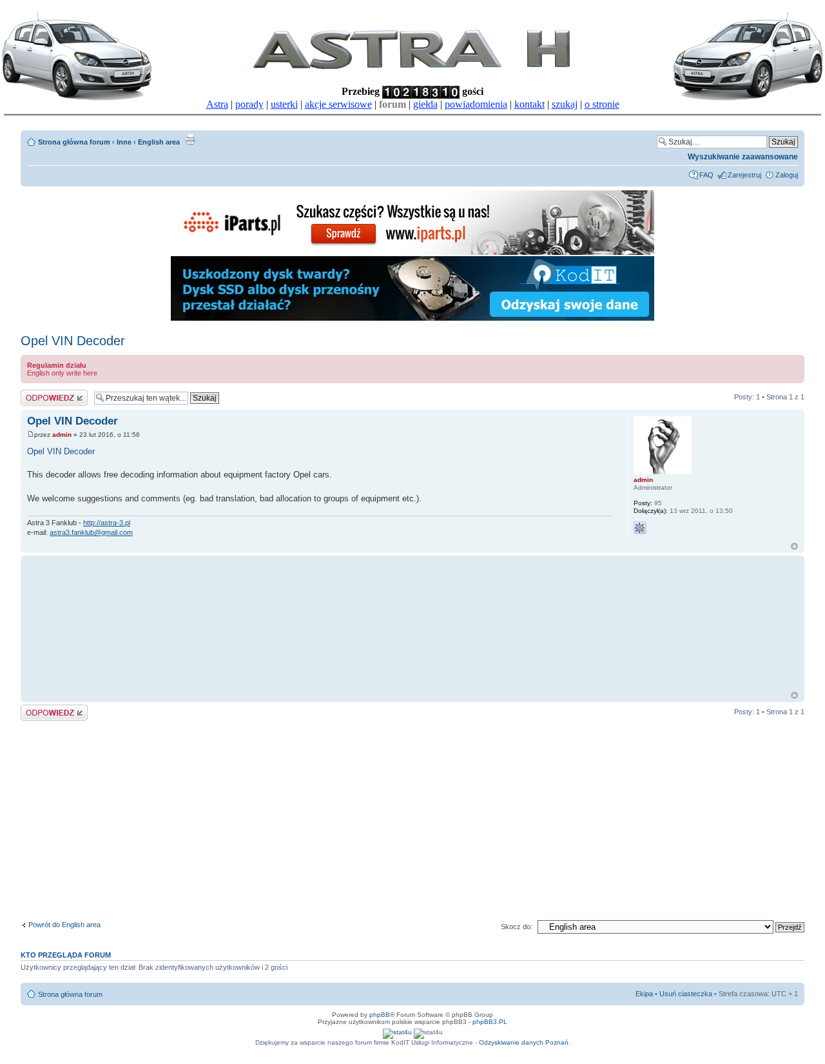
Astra (217, 104)
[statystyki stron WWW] (397, 1032)
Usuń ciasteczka (685, 994)
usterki (284, 104)
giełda (425, 104)
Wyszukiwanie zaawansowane (743, 156)
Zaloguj (786, 175)
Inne (124, 142)
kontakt (529, 104)
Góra (794, 546)
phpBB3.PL (489, 1021)
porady (249, 104)
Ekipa (644, 994)
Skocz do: (516, 926)
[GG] (640, 527)
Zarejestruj (744, 175)
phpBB (379, 1014)
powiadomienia (476, 104)
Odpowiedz (38, 393)
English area (159, 142)
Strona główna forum (74, 142)
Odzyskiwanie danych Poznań (523, 1042)
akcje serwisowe (338, 104)
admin (62, 434)
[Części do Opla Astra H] (412, 252)
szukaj (565, 104)
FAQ (706, 175)
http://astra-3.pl (106, 523)
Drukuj (190, 139)
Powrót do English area (64, 924)
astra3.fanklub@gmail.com (91, 532)
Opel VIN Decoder (73, 341)
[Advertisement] (268, 623)
